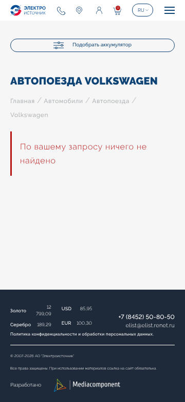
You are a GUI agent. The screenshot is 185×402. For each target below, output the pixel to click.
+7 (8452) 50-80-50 (146, 317)
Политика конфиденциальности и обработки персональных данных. (82, 334)
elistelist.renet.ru (150, 325)
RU (141, 10)
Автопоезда (111, 101)
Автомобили (63, 101)
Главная (22, 101)
